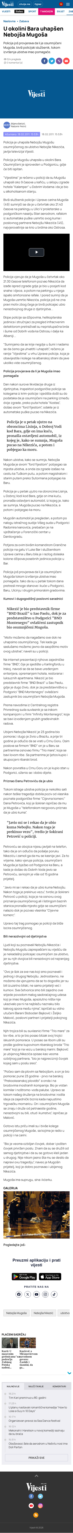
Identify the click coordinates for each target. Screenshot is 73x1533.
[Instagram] (45, 1294)
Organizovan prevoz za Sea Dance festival (34, 1421)
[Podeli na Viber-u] (59, 61)
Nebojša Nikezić (43, 1313)
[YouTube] (36, 1294)
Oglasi (38, 4)
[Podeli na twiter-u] (52, 61)
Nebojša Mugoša (16, 1313)
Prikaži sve (36, 1458)
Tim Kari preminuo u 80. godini (27, 1398)
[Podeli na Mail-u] (66, 61)
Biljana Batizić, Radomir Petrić (18, 125)
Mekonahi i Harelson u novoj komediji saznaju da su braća (37, 1432)
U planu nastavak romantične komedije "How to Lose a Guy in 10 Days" (38, 1409)
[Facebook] (19, 1294)
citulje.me (24, 4)
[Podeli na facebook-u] (44, 61)
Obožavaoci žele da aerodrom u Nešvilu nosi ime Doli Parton (38, 1445)
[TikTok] (54, 1294)
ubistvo (65, 1313)
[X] (27, 1294)
